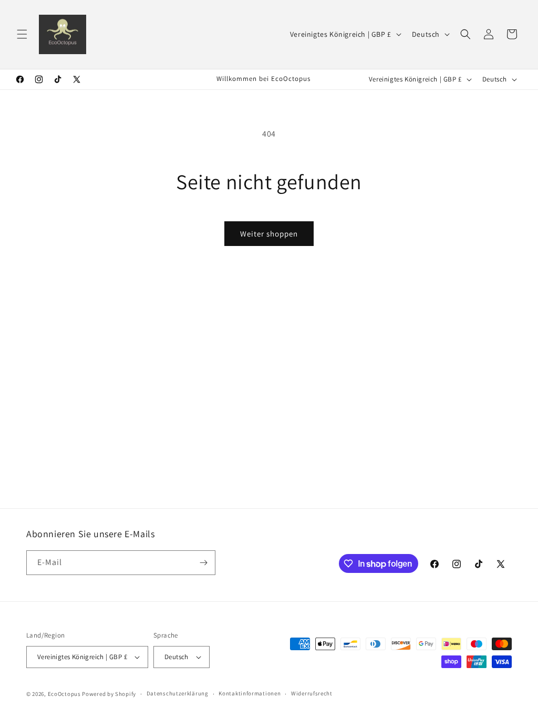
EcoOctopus (64, 694)
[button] (22, 34)
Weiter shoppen (269, 234)
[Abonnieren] (203, 562)
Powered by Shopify (109, 694)
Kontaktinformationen (250, 693)
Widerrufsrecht (312, 693)
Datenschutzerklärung (178, 693)
